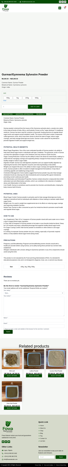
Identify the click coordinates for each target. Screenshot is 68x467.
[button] (59, 8)
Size (4, 93)
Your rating (7, 290)
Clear (4, 100)
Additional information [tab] (24, 114)
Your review (7, 296)
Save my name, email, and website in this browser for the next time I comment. (27, 329)
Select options (12, 375)
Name (6, 317)
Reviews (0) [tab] (40, 114)
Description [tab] (7, 114)
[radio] (8, 97)
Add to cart (35, 106)
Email (6, 323)
